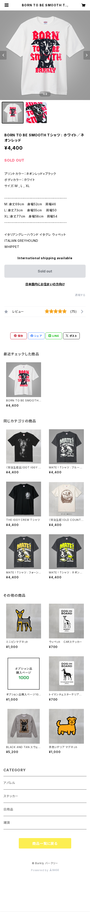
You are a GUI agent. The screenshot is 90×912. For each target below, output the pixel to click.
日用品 (8, 809)
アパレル (9, 783)
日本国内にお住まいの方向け (45, 284)
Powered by (40, 870)
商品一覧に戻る (45, 843)
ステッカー (10, 796)
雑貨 (6, 822)
